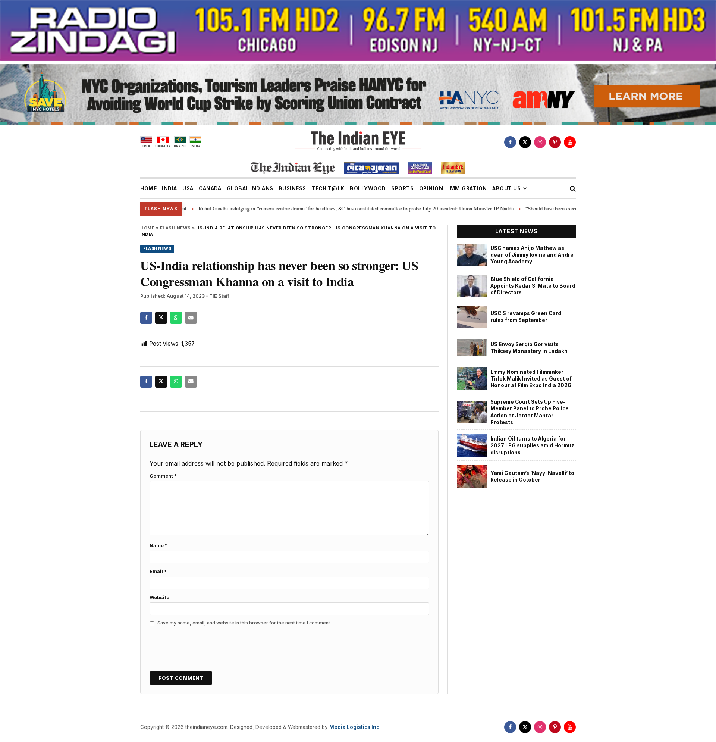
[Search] (573, 188)
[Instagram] (540, 142)
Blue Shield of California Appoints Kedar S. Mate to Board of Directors (532, 286)
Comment (163, 476)
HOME (148, 188)
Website (159, 597)
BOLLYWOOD (368, 188)
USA (188, 188)
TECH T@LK (328, 188)
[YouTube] (570, 142)
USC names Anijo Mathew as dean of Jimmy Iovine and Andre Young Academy (532, 255)
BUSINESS (292, 188)
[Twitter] (525, 142)
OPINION (431, 188)
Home (147, 228)
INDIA (169, 188)
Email (158, 571)
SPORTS (402, 188)
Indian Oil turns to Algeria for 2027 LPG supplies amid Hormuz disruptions (532, 445)
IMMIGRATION (467, 188)
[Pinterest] (555, 142)
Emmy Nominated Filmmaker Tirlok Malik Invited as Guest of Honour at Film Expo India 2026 (531, 379)
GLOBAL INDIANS (250, 188)
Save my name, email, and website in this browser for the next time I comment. (244, 623)
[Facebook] (510, 142)
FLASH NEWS (175, 228)
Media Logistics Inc (354, 727)
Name (158, 545)
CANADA (210, 188)
